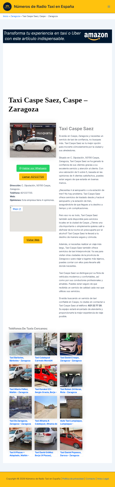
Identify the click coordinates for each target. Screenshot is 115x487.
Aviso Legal (103, 478)
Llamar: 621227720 (33, 176)
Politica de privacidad (73, 478)
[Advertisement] (58, 72)
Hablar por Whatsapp (34, 168)
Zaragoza (15, 16)
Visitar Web (33, 239)
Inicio (5, 16)
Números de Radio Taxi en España (44, 6)
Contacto (90, 478)
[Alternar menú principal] (109, 6)
